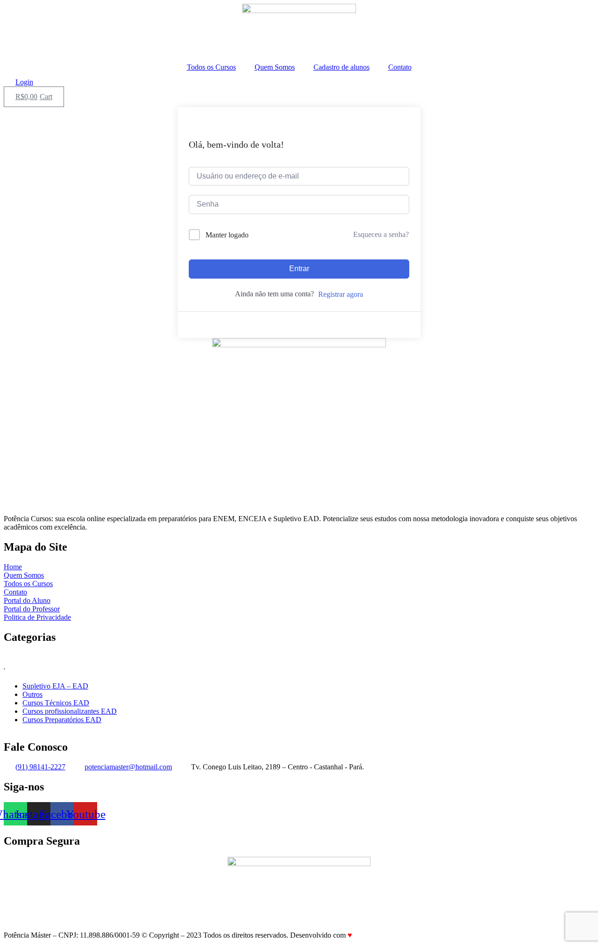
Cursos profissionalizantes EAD (69, 711)
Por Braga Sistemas (383, 935)
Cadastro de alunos (341, 67)
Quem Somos (275, 67)
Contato (400, 67)
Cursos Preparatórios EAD (61, 720)
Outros (32, 694)
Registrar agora (340, 294)
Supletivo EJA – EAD (55, 686)
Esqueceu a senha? (381, 234)
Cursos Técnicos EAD (55, 703)
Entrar (299, 269)
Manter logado (227, 235)
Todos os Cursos (211, 67)
